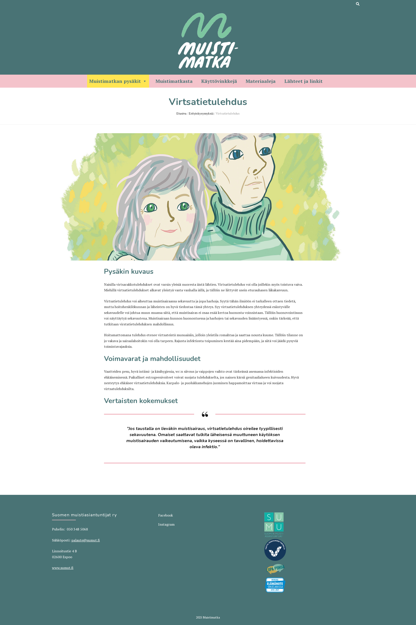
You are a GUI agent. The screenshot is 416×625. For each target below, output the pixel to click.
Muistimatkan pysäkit (115, 81)
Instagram (166, 524)
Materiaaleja (261, 81)
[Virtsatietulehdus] (204, 259)
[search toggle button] (357, 4)
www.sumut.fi (62, 567)
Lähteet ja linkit (303, 81)
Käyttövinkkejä (219, 81)
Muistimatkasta (174, 81)
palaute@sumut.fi (85, 540)
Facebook (165, 515)
